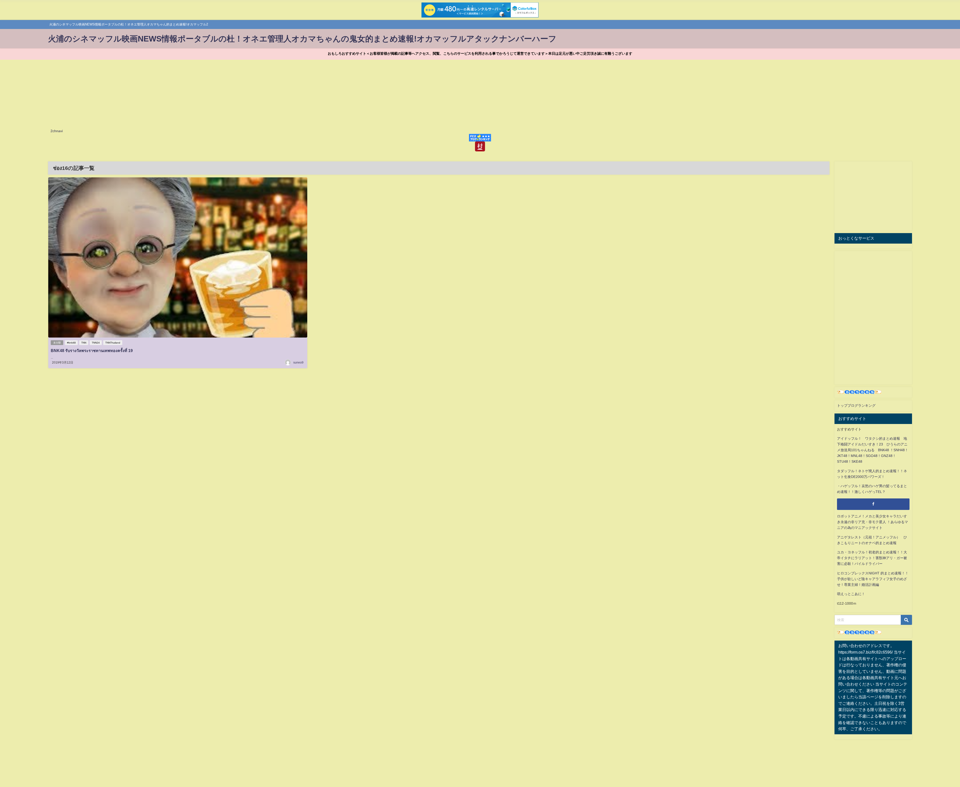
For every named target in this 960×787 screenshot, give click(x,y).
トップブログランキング (856, 405)
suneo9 (298, 362)
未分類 (57, 343)
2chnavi (56, 131)
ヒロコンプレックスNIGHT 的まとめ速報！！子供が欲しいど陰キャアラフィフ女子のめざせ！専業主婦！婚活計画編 (872, 578)
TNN (83, 343)
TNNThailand (112, 343)
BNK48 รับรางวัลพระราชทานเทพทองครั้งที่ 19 (92, 351)
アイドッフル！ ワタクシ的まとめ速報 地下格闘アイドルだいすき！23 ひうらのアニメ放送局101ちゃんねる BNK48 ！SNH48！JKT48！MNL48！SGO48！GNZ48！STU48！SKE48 (872, 450)
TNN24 (96, 343)
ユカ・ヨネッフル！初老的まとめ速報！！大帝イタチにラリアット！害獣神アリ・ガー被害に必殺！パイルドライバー (872, 557)
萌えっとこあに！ (851, 594)
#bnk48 (71, 343)
